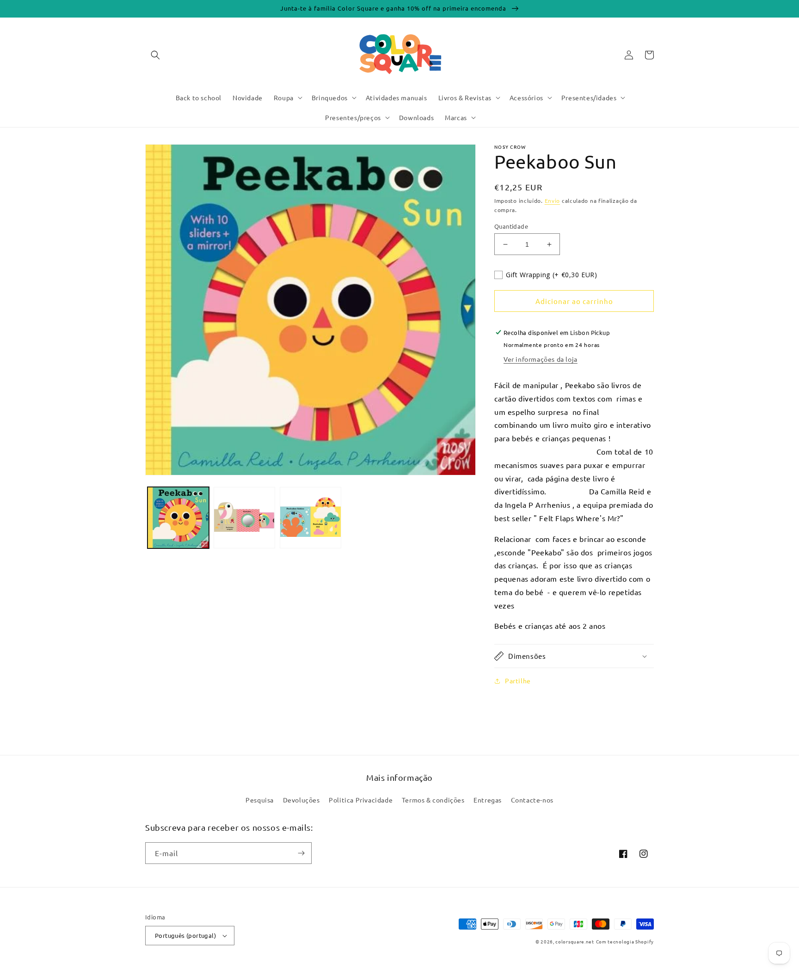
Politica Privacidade (361, 800)
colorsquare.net (574, 941)
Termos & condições (433, 800)
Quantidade (511, 226)
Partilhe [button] (518, 680)
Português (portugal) (185, 935)
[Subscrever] (301, 853)
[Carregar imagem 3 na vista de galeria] (310, 517)
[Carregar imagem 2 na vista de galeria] (244, 517)
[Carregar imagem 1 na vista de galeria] (178, 517)
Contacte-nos (532, 800)
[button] (155, 55)
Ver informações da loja (541, 359)
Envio (552, 200)
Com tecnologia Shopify (625, 941)
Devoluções (301, 800)
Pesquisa (260, 800)
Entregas (487, 800)
